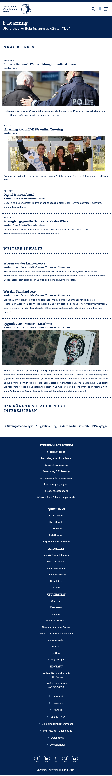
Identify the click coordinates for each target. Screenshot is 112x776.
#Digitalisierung (46, 426)
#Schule (84, 426)
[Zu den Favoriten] (100, 9)
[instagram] (65, 759)
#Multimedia (68, 426)
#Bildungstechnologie (19, 426)
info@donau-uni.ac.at (56, 683)
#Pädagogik (99, 426)
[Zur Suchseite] (93, 9)
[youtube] (75, 759)
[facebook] (37, 759)
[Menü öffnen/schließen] (106, 9)
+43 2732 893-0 (56, 687)
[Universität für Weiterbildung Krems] (18, 8)
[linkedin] (47, 759)
